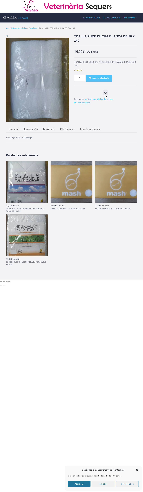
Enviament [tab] (14, 129)
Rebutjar (103, 484)
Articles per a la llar (19, 28)
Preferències (127, 484)
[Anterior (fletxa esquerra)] (1, 285)
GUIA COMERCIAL (111, 17)
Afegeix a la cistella (100, 78)
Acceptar (79, 484)
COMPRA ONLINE (91, 17)
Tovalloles (32, 28)
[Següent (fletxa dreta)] (4, 285)
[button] (137, 470)
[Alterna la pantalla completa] (4, 281)
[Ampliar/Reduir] (1, 281)
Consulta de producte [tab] (90, 129)
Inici (7, 28)
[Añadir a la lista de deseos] (105, 92)
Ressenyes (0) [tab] (31, 129)
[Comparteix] (6, 281)
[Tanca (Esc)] (9, 281)
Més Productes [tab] (67, 129)
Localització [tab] (49, 129)
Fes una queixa (83, 103)
